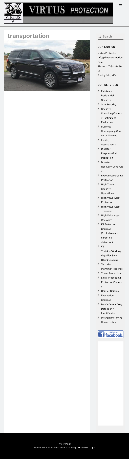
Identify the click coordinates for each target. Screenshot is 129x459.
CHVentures (82, 447)
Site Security (108, 104)
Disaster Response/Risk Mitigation (109, 153)
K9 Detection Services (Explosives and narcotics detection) (110, 233)
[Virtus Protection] (58, 22)
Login (92, 447)
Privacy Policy (64, 444)
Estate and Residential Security (107, 95)
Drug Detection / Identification (111, 309)
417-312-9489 (114, 66)
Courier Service (110, 290)
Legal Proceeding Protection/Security (111, 282)
